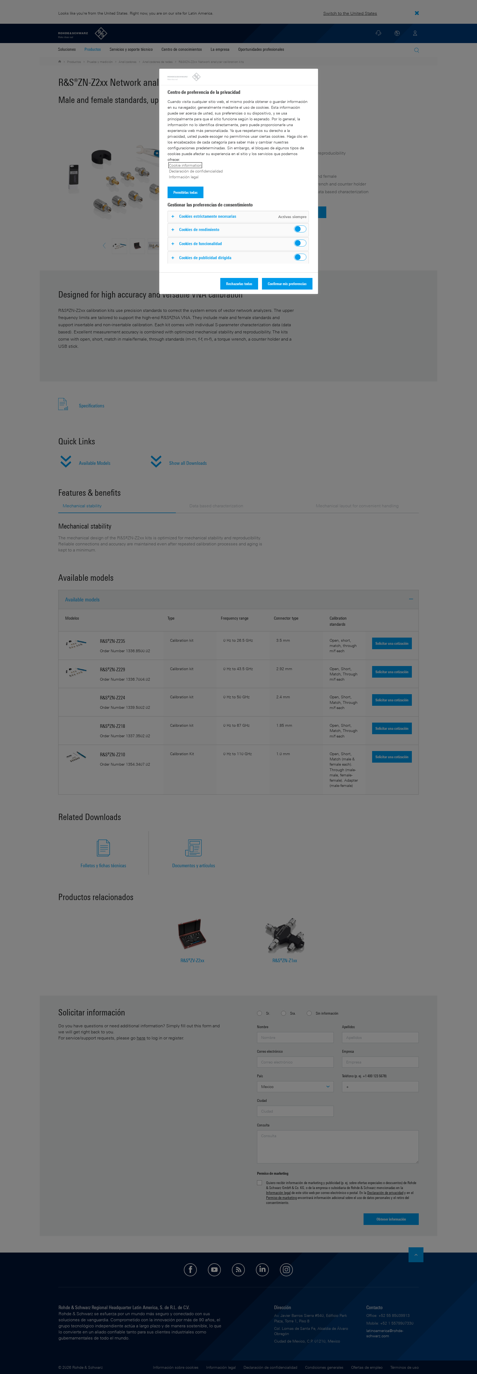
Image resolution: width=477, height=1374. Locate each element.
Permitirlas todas (185, 192)
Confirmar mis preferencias (287, 283)
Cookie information (185, 165)
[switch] (300, 229)
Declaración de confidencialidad (196, 171)
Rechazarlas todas (239, 283)
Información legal (183, 176)
